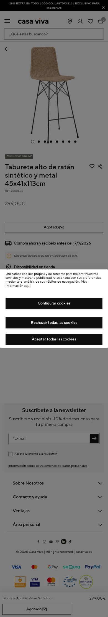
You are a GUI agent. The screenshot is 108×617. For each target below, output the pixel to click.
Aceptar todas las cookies (54, 339)
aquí (27, 286)
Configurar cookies (54, 303)
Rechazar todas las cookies (54, 322)
